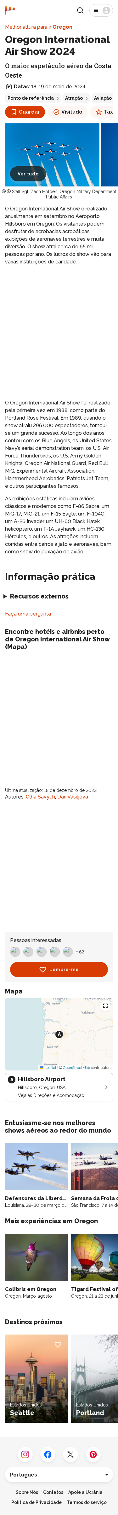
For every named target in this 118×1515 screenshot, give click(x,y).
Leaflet (49, 1067)
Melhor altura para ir (38, 27)
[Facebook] (47, 1454)
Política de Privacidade (36, 1502)
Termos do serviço (87, 1502)
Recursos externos (39, 596)
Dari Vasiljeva (72, 797)
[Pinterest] (93, 1454)
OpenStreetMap (76, 1067)
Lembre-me (64, 969)
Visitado (71, 112)
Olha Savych (40, 797)
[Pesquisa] (80, 10)
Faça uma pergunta (28, 614)
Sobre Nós (27, 1492)
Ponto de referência (31, 98)
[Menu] (101, 10)
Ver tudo (28, 173)
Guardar (29, 112)
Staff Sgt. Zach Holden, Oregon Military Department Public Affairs (64, 194)
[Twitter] (70, 1454)
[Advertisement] (59, 332)
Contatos (53, 1492)
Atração (74, 98)
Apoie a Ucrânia (85, 1492)
